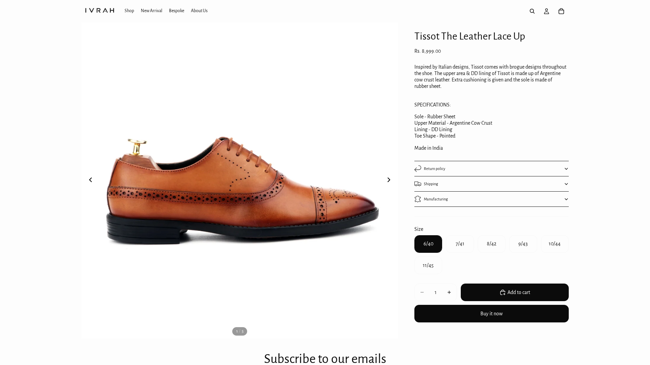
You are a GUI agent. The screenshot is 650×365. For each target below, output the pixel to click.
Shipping (431, 184)
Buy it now (491, 313)
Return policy (434, 169)
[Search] (532, 11)
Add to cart (518, 292)
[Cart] (561, 11)
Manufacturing (436, 199)
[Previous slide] (88, 180)
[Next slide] (390, 180)
